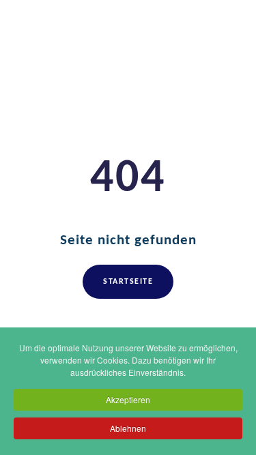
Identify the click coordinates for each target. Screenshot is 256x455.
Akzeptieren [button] (128, 399)
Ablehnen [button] (128, 428)
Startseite (128, 282)
